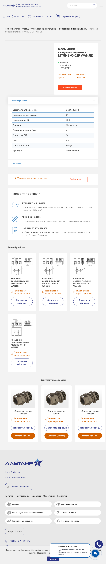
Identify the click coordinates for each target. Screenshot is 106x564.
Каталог (16, 28)
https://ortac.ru (12, 472)
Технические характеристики (32, 178)
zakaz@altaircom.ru (42, 16)
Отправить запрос (69, 16)
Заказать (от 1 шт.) (23, 435)
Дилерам (36, 496)
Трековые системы (70, 512)
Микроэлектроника (70, 521)
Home (8, 28)
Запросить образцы (81, 76)
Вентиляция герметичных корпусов (27, 512)
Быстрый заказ (70, 87)
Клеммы (25, 28)
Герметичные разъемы (22, 521)
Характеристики (19, 100)
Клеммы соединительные (43, 28)
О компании (49, 496)
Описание (16, 163)
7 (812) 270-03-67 (15, 16)
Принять (53, 559)
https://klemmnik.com (15, 477)
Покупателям (22, 496)
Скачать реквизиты (20, 486)
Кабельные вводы (69, 504)
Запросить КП (15, 531)
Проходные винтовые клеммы (72, 28)
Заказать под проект (64, 76)
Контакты (62, 496)
